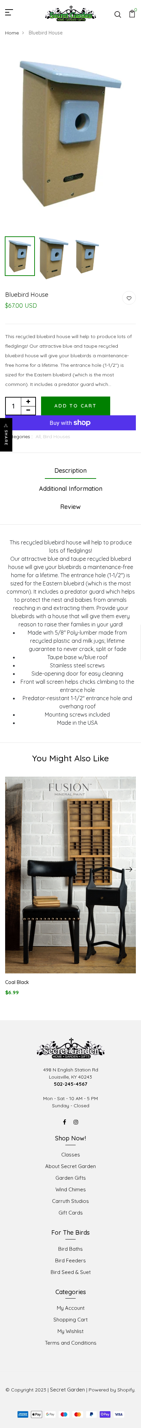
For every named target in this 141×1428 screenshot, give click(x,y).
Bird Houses (56, 436)
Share (6, 438)
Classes (70, 1154)
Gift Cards (71, 1212)
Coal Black (17, 982)
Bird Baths (70, 1249)
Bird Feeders (70, 1260)
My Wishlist (70, 1331)
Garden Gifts (70, 1178)
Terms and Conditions (71, 1343)
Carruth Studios (70, 1201)
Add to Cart (75, 406)
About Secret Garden (70, 1166)
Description (70, 470)
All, (39, 436)
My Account (71, 1308)
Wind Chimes (70, 1189)
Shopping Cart (70, 1319)
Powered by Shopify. (112, 1390)
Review (70, 507)
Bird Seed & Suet (71, 1272)
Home (12, 33)
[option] (70, 134)
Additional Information (70, 489)
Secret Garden (67, 1389)
